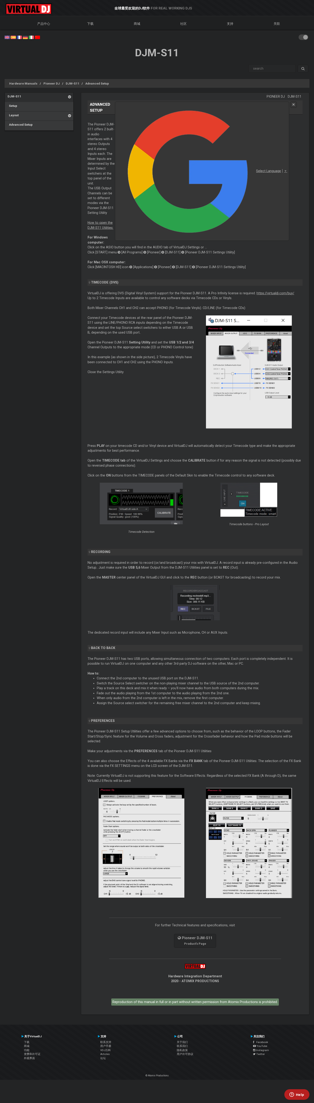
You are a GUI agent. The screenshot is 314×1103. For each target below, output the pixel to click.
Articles (105, 1054)
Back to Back (103, 648)
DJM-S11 (72, 83)
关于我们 (182, 1042)
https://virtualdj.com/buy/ (275, 293)
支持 (230, 24)
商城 (137, 24)
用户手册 (105, 1046)
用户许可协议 (185, 1054)
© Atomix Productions (157, 1075)
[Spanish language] (13, 37)
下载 (90, 24)
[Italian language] (31, 37)
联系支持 (105, 1042)
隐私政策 (182, 1050)
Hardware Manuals (23, 83)
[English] (7, 37)
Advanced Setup (97, 83)
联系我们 (182, 1046)
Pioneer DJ (51, 83)
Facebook (261, 1042)
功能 (26, 1050)
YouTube (261, 1046)
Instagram (262, 1050)
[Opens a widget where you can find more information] (296, 1095)
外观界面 (29, 1058)
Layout (13, 115)
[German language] (25, 37)
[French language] (19, 37)
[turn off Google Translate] (293, 105)
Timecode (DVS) (104, 282)
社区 (183, 24)
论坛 (103, 1058)
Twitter (260, 1054)
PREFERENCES (103, 721)
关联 (277, 24)
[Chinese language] (37, 37)
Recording (100, 552)
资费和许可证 (32, 1054)
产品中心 (43, 24)
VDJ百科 (105, 1050)
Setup (12, 106)
